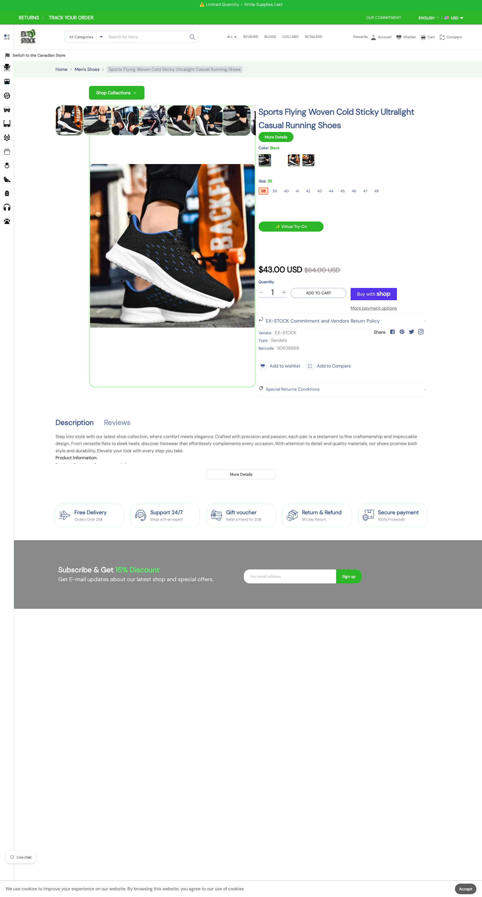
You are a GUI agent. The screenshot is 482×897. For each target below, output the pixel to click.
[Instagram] (421, 332)
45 (342, 191)
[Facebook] (392, 332)
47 (365, 191)
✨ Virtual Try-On (291, 226)
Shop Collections (113, 93)
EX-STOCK (285, 333)
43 (319, 191)
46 (354, 191)
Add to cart (318, 292)
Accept (465, 888)
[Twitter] (411, 332)
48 (376, 191)
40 (286, 191)
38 (263, 191)
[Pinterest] (402, 332)
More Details (276, 137)
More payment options (374, 308)
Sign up (349, 576)
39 (275, 191)
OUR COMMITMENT (383, 17)
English (427, 17)
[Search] (192, 37)
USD (454, 17)
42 (308, 191)
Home (62, 69)
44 (331, 191)
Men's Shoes (87, 69)
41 (297, 191)
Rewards (360, 36)
